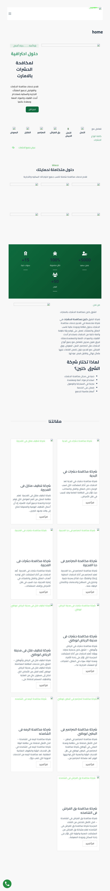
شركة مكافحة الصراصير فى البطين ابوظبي (79, 731)
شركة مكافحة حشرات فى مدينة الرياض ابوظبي (80, 638)
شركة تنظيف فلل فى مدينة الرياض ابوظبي (32, 652)
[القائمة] (10, 13)
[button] (24, 147)
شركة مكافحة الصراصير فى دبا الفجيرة (79, 563)
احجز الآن (32, 109)
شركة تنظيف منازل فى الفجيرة (35, 488)
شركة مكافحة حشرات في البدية (80, 473)
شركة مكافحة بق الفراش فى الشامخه (79, 810)
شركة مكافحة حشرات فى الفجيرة (34, 563)
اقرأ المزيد (90, 503)
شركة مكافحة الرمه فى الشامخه (35, 731)
